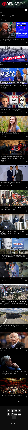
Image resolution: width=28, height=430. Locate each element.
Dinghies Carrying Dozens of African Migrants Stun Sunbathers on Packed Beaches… (12, 158)
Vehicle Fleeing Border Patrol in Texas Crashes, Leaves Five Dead (12, 326)
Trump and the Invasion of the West (12, 279)
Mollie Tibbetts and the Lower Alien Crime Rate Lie (13, 134)
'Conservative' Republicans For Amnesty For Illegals (13, 86)
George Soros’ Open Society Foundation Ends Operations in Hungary (13, 372)
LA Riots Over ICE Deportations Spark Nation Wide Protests (12, 40)
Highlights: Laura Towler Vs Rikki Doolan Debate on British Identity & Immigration (13, 110)
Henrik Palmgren (14, 422)
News (4, 20)
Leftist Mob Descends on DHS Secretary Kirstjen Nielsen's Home (13, 208)
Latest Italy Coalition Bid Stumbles (11, 395)
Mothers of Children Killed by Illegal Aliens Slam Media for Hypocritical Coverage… (13, 302)
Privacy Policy (14, 423)
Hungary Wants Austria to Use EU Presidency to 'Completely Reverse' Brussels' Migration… (11, 183)
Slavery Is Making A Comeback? (10, 63)
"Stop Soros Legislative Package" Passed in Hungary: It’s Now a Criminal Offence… (13, 256)
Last (18, 401)
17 (27, 280)
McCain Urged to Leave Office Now (11, 349)
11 (27, 234)
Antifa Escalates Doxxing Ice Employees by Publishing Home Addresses (13, 232)
